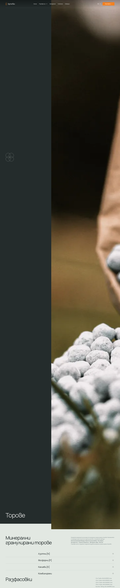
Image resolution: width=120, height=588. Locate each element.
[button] (43, 3)
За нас (35, 4)
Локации (67, 4)
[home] (10, 4)
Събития (60, 4)
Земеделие (53, 4)
